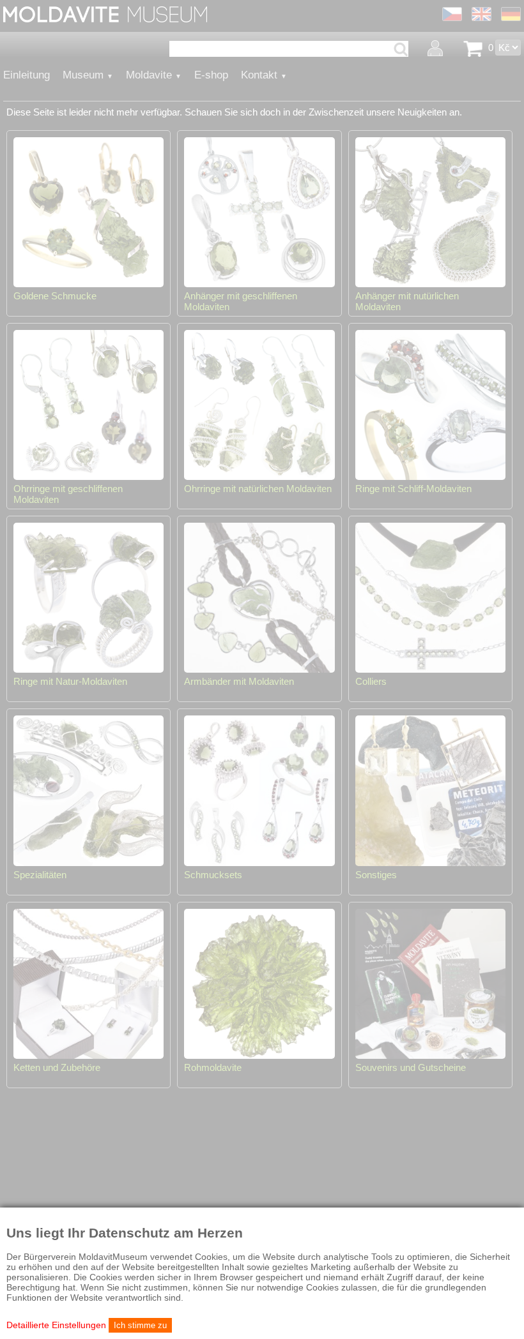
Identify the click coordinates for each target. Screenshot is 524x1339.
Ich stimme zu (140, 1325)
